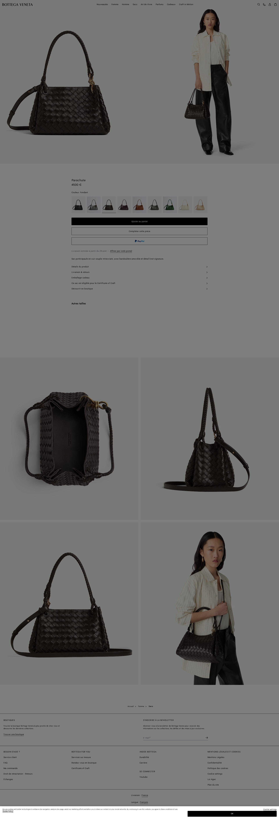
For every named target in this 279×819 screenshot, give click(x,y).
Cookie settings (270, 810)
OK (232, 813)
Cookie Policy (8, 811)
